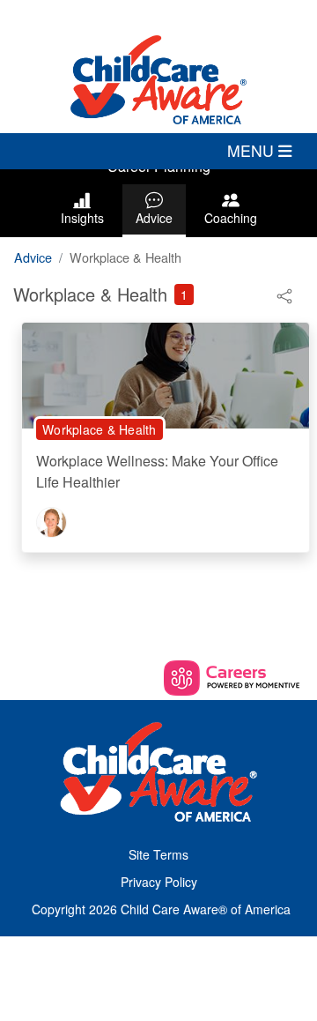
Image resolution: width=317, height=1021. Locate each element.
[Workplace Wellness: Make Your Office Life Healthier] (165, 373)
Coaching (230, 218)
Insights (82, 218)
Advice (154, 218)
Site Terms (158, 854)
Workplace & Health (99, 429)
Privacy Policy (159, 882)
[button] (158, 150)
